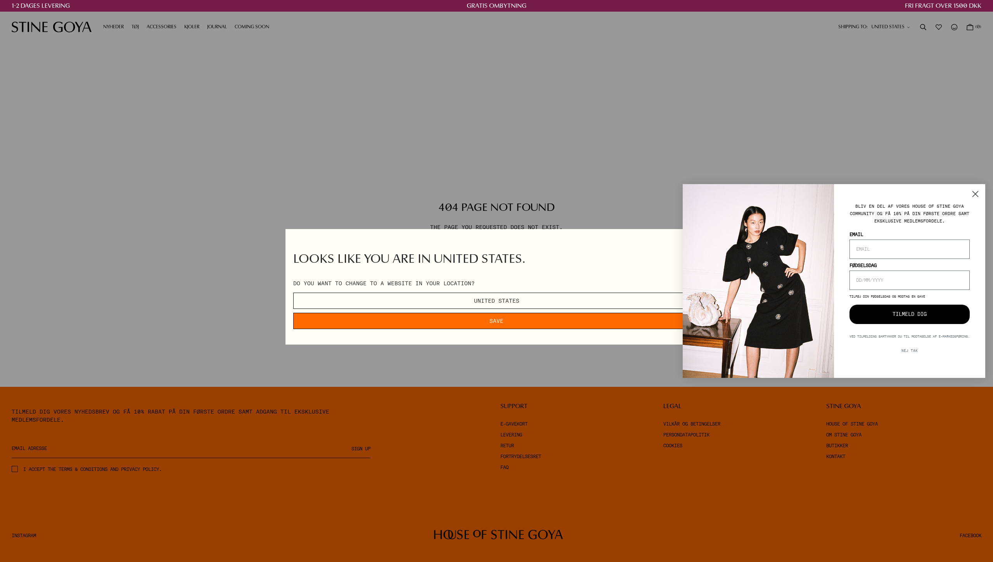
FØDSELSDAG (863, 265)
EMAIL (856, 234)
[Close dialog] (975, 194)
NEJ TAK (909, 350)
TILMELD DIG (910, 314)
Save (496, 321)
